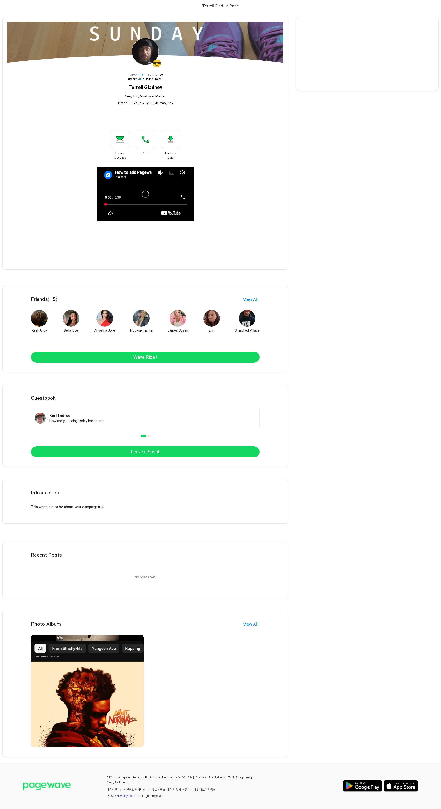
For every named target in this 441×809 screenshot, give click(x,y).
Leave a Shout (145, 452)
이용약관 (111, 789)
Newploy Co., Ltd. (128, 796)
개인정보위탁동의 (205, 789)
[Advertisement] (367, 54)
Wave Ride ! (145, 357)
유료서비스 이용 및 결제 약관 (170, 789)
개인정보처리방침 (135, 789)
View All (250, 299)
